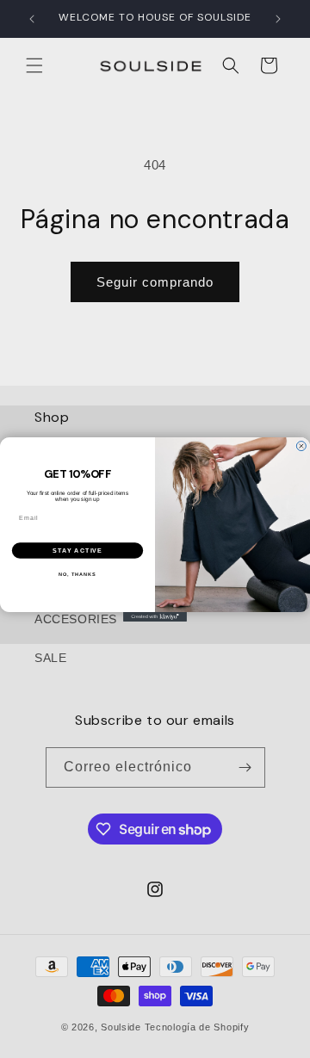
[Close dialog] (301, 445)
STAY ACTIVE (78, 550)
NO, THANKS (77, 573)
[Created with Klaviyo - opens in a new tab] (155, 617)
